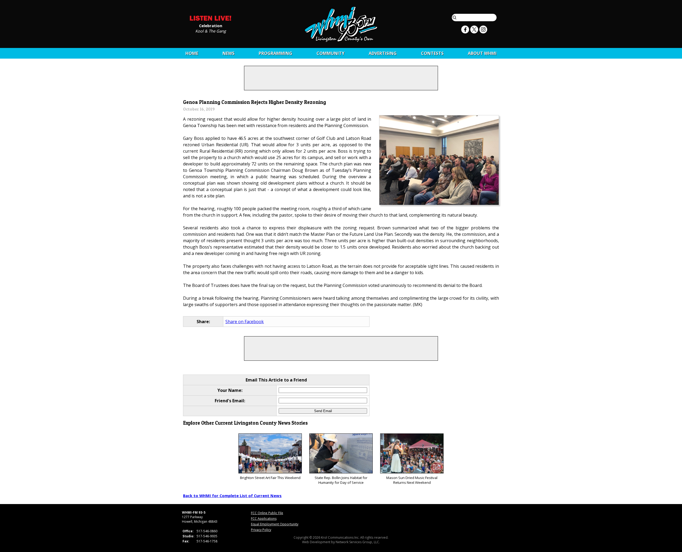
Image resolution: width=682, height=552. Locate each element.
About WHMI (482, 53)
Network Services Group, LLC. (358, 542)
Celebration (210, 25)
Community (330, 53)
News (228, 53)
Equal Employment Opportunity (274, 524)
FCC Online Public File (267, 513)
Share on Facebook (244, 321)
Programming (275, 53)
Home (191, 53)
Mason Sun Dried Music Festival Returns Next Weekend (411, 480)
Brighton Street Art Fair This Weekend (270, 477)
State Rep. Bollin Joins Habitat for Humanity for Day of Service (341, 480)
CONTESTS (432, 53)
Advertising (383, 53)
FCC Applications (264, 518)
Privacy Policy (261, 529)
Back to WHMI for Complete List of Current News (232, 495)
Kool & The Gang (210, 30)
